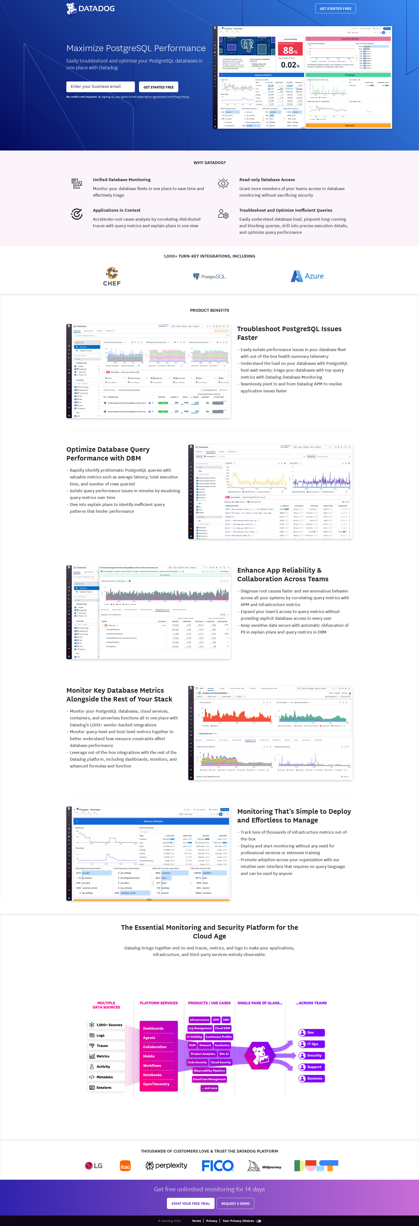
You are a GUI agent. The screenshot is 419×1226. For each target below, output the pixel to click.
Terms (196, 1220)
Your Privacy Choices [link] (239, 1220)
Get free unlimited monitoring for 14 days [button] (209, 1188)
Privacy (211, 1220)
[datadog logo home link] (90, 8)
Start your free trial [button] (191, 1203)
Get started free (335, 8)
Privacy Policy (180, 96)
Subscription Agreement (152, 96)
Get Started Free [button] (159, 87)
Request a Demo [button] (235, 1203)
